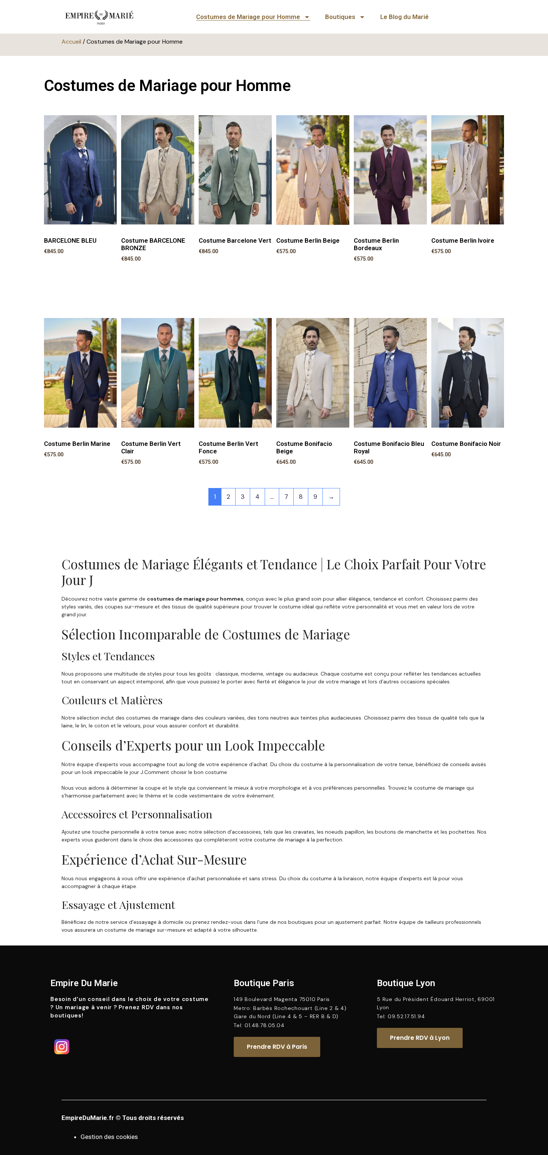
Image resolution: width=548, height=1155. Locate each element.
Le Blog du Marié (404, 17)
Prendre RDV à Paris (277, 1046)
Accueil (71, 41)
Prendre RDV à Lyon (420, 1037)
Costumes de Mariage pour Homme (248, 17)
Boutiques (340, 17)
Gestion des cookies (109, 1136)
